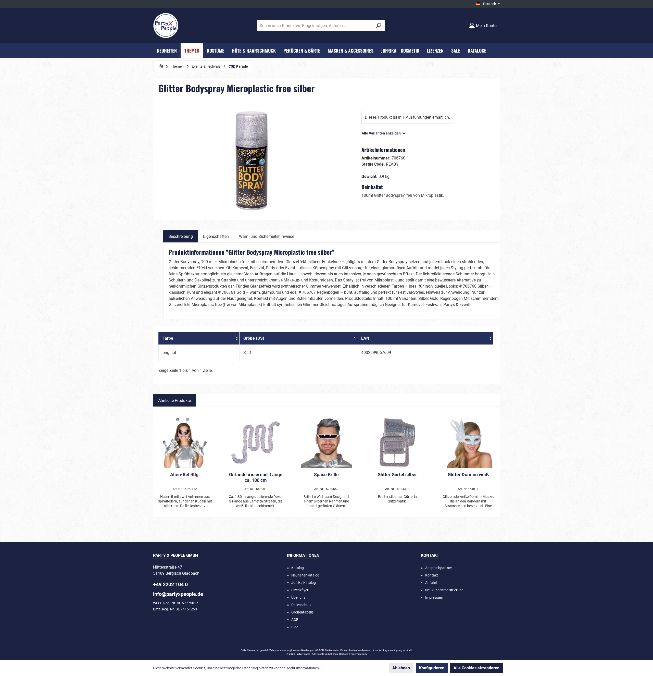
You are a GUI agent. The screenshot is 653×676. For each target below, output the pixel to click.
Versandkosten (301, 650)
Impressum (434, 597)
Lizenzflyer (299, 590)
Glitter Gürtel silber (397, 474)
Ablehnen (401, 668)
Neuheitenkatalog (305, 575)
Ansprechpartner (438, 568)
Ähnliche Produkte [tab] (174, 400)
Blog (294, 627)
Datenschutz (301, 605)
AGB (294, 620)
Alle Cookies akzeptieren (476, 668)
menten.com (359, 654)
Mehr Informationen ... (305, 668)
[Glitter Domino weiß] (468, 442)
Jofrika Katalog (303, 583)
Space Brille (326, 474)
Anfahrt (431, 583)
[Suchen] (379, 25)
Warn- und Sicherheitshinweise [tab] (266, 236)
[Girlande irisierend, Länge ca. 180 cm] (255, 442)
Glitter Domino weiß (468, 474)
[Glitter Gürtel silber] (397, 442)
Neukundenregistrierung (444, 590)
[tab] (180, 236)
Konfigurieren (431, 668)
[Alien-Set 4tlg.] (184, 442)
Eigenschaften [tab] (216, 236)
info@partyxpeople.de (178, 594)
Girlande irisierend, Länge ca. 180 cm (255, 477)
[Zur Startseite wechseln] (166, 25)
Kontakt (431, 575)
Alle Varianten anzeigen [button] (381, 133)
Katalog (297, 568)
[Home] (161, 66)
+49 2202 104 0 (170, 584)
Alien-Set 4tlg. (185, 474)
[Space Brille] (326, 442)
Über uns (298, 597)
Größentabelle (302, 612)
